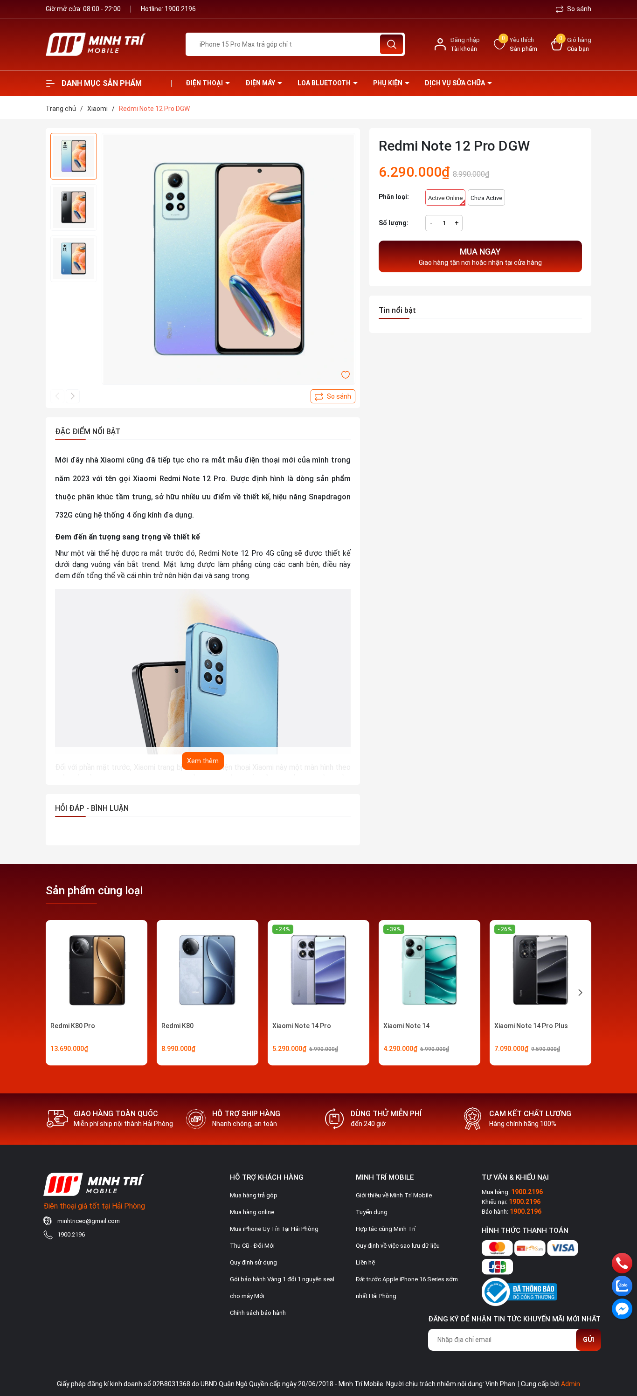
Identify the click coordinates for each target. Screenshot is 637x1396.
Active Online (445, 197)
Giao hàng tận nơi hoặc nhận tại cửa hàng (480, 256)
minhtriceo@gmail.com (88, 1220)
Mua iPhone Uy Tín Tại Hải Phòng (274, 1228)
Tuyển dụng (372, 1212)
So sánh (578, 9)
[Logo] (109, 44)
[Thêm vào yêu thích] (345, 374)
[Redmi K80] (207, 971)
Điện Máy (261, 83)
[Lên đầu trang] (622, 1337)
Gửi (588, 1339)
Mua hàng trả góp (253, 1195)
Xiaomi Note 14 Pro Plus (531, 1026)
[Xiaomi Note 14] (429, 971)
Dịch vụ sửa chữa (455, 83)
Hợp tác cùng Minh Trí (385, 1228)
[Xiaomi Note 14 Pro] (318, 971)
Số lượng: (394, 223)
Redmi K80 (177, 1026)
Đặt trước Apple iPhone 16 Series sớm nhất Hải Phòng (407, 1287)
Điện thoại (205, 83)
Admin (570, 1384)
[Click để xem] (228, 259)
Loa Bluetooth (325, 83)
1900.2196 (180, 9)
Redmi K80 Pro (72, 1026)
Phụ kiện (388, 83)
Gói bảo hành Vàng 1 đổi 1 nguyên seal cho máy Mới (282, 1287)
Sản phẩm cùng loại (94, 890)
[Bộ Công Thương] (519, 1290)
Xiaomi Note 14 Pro (301, 1026)
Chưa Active (486, 197)
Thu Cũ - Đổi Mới (252, 1245)
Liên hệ (365, 1262)
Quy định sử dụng (253, 1262)
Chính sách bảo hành (258, 1312)
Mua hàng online (252, 1212)
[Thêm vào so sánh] (333, 396)
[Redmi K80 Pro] (96, 971)
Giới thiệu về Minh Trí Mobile (394, 1195)
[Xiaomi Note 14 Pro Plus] (540, 971)
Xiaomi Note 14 (406, 1026)
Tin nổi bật (397, 310)
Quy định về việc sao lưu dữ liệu (398, 1245)
